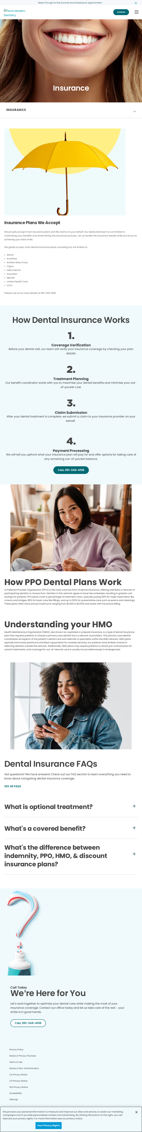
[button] (137, 12)
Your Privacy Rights (48, 1125)
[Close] (136, 1112)
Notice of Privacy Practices (22, 1055)
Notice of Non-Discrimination (24, 1068)
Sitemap (13, 1099)
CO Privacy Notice (18, 1080)
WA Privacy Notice (18, 1087)
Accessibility (15, 1093)
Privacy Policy (16, 1049)
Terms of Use (15, 1062)
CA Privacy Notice (18, 1074)
